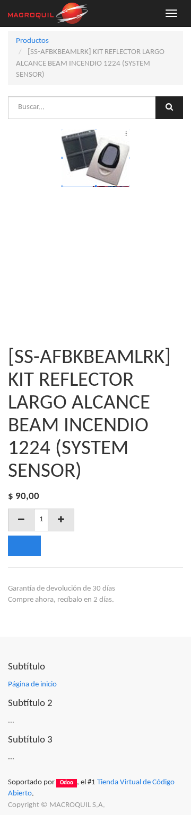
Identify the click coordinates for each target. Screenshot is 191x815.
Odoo (66, 783)
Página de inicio (32, 685)
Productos (32, 41)
